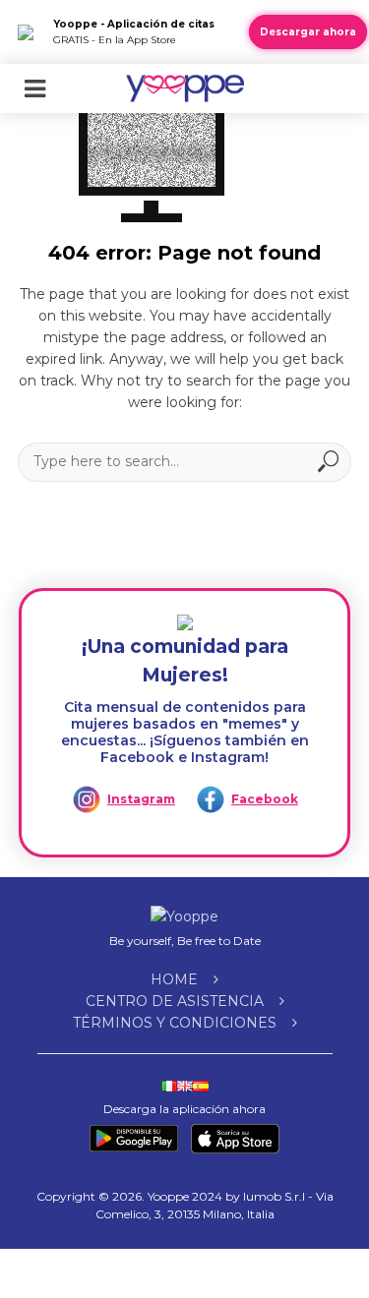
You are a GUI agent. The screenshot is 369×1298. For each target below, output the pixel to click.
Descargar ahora (308, 32)
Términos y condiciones (175, 1023)
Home (174, 979)
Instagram (141, 799)
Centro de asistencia (175, 1001)
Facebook (264, 799)
